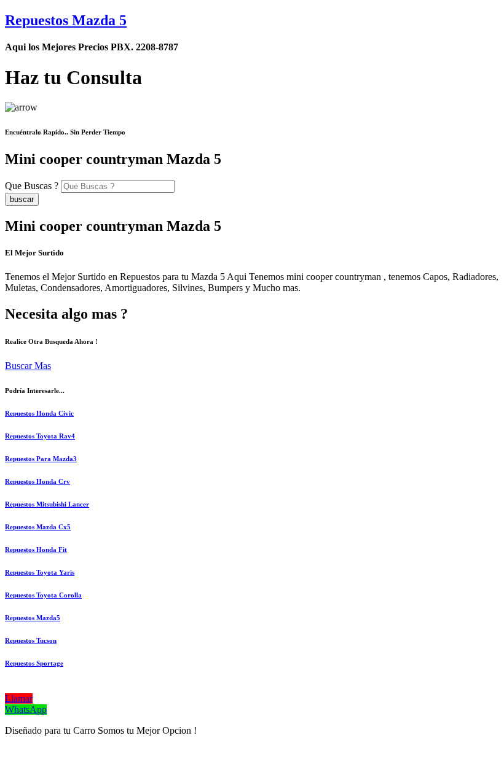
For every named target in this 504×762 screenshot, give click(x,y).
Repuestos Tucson (31, 640)
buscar (22, 199)
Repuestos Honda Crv (37, 481)
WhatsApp (26, 709)
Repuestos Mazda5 (32, 617)
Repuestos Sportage (34, 663)
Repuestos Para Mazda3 (41, 458)
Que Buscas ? (31, 186)
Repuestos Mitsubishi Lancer (47, 504)
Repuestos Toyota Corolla (43, 595)
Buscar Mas (28, 365)
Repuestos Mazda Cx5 (38, 527)
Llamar (19, 698)
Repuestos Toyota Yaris (39, 572)
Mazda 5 (66, 20)
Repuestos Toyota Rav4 (40, 436)
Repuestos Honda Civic (39, 413)
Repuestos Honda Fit (36, 549)
